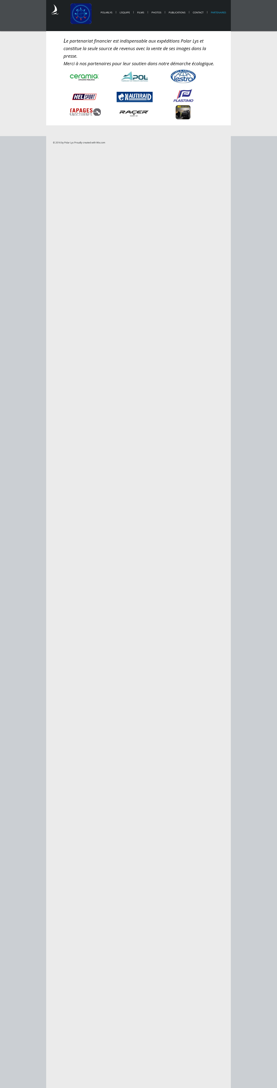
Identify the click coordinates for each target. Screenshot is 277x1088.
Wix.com (100, 142)
